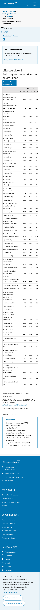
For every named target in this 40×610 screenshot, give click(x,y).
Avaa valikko (8, 28)
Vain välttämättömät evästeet (14, 603)
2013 (3, 16)
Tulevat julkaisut (7, 534)
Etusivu (4, 11)
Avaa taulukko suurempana (8, 83)
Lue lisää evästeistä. (10, 592)
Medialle (5, 506)
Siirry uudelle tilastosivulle (13, 60)
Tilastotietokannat (8, 523)
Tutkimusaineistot (8, 538)
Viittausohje (10, 419)
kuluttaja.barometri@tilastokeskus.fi (14, 405)
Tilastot (12, 11)
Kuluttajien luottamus (10, 14)
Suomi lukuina (7, 527)
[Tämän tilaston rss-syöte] (4, 40)
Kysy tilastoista (7, 498)
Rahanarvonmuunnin (9, 531)
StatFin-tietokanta (8, 520)
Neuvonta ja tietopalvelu (10, 495)
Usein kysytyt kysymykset (11, 502)
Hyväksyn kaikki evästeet (13, 598)
